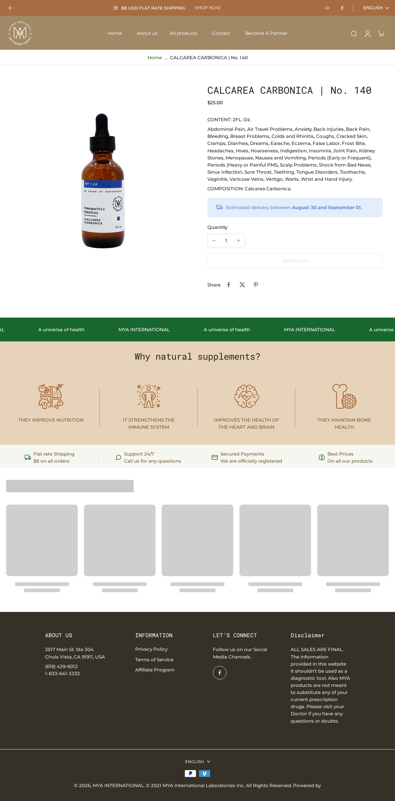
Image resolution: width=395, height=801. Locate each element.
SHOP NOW (208, 7)
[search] (353, 33)
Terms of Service (154, 660)
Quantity (217, 227)
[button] (295, 261)
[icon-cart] (381, 33)
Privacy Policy (151, 649)
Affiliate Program (155, 670)
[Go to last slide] (11, 8)
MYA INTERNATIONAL (118, 785)
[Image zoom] (97, 174)
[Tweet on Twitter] (242, 284)
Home (155, 57)
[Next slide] (326, 8)
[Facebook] (342, 8)
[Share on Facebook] (228, 284)
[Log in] (367, 33)
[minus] (214, 240)
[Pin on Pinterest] (256, 284)
